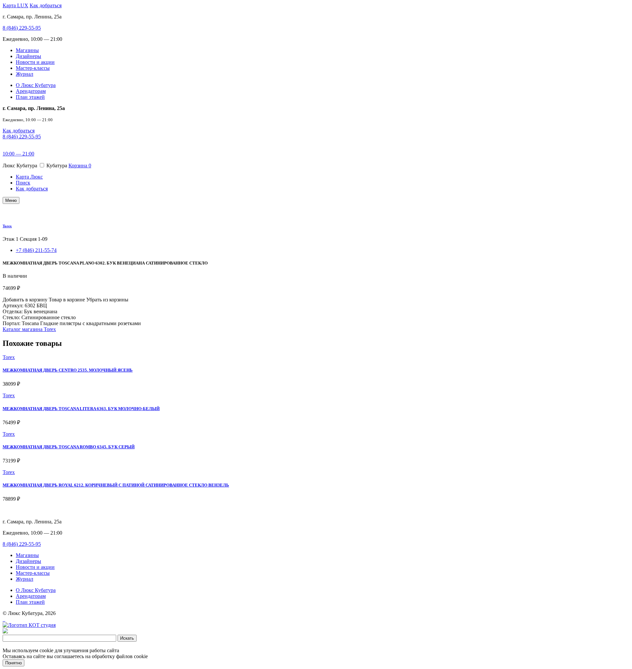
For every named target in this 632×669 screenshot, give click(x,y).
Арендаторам (31, 91)
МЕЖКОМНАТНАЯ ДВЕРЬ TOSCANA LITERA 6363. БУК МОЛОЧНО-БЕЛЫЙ (81, 408)
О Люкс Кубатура (36, 85)
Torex (7, 226)
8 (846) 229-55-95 (22, 28)
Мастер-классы (33, 68)
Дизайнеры (28, 56)
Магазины (27, 50)
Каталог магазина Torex (29, 329)
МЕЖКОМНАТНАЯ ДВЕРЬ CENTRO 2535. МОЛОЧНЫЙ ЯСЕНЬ (68, 370)
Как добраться (46, 5)
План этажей (30, 97)
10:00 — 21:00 (18, 153)
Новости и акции (35, 62)
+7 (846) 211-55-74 (36, 250)
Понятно (13, 662)
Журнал (24, 74)
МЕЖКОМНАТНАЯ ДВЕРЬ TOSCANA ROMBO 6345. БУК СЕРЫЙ (69, 446)
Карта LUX (15, 5)
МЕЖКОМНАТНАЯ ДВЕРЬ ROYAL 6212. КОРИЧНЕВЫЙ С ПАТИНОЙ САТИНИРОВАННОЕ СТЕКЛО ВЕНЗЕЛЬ (116, 485)
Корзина (79, 165)
